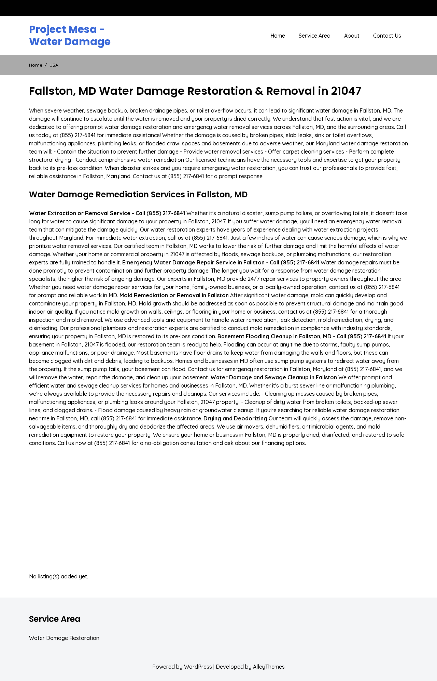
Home (277, 35)
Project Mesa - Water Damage (70, 35)
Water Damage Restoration (64, 637)
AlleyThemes (269, 666)
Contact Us (387, 35)
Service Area (314, 35)
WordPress (198, 666)
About (352, 35)
